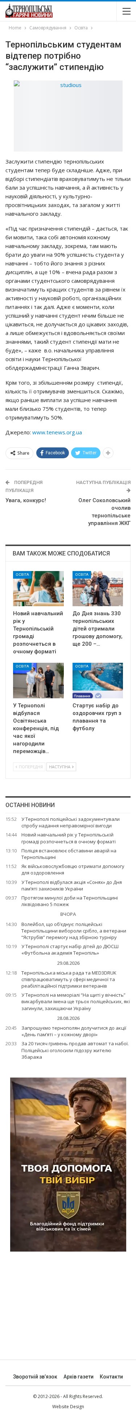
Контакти (111, 1377)
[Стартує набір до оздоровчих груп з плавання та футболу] (98, 680)
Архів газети (78, 1377)
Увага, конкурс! (25, 500)
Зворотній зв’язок (35, 1377)
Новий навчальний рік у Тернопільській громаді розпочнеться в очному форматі (68, 837)
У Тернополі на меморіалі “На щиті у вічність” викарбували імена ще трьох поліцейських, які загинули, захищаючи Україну (75, 1001)
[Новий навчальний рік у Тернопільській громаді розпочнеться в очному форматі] (38, 589)
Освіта (22, 574)
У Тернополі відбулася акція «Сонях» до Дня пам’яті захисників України (71, 885)
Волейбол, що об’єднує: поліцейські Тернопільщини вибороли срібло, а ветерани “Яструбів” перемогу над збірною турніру (73, 930)
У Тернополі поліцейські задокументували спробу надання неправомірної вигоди (70, 822)
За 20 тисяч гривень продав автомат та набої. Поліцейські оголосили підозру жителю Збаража (75, 1050)
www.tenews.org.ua (57, 432)
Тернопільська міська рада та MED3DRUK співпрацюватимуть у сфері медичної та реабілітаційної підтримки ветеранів (68, 979)
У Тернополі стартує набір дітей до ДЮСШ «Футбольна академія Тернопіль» (70, 949)
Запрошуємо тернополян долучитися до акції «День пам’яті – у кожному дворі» (73, 1031)
